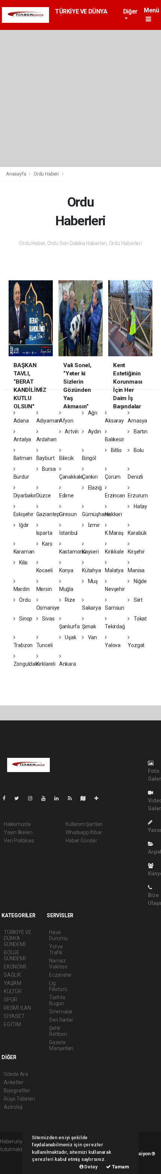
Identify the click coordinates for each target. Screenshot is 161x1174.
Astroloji (13, 1107)
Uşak (70, 637)
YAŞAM (12, 983)
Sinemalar (61, 1012)
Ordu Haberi (46, 174)
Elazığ (94, 488)
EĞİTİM (12, 1024)
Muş (92, 581)
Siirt (138, 600)
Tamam (120, 1167)
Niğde (140, 581)
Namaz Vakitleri (58, 964)
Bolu (138, 450)
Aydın (94, 431)
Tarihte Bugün (57, 1000)
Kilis (23, 562)
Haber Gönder (81, 841)
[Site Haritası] (86, 798)
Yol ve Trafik (56, 949)
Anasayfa (16, 174)
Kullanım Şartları (84, 824)
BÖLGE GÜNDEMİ (15, 955)
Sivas (47, 619)
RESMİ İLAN (17, 1008)
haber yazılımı (16, 1157)
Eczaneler (60, 975)
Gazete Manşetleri (61, 1045)
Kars (46, 544)
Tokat (140, 619)
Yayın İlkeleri (18, 832)
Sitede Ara (16, 1074)
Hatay (140, 506)
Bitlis (115, 450)
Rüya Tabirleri (19, 1099)
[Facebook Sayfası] (7, 798)
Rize (69, 600)
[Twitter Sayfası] (19, 798)
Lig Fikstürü (58, 986)
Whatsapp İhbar (84, 832)
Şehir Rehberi (58, 1031)
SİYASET (14, 1016)
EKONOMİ (15, 967)
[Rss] (73, 798)
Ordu (24, 600)
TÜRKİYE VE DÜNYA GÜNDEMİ (17, 938)
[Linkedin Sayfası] (59, 798)
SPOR (10, 1000)
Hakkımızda (17, 824)
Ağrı (92, 413)
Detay (90, 1167)
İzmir (93, 525)
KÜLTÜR (13, 991)
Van (92, 637)
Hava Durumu (58, 935)
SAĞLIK (12, 975)
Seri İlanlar (61, 1020)
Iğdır (23, 525)
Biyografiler (17, 1091)
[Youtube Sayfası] (46, 798)
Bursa (48, 469)
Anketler (13, 1082)
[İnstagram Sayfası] (33, 798)
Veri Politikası (19, 841)
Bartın (140, 431)
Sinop (25, 619)
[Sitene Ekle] (99, 798)
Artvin (71, 431)
